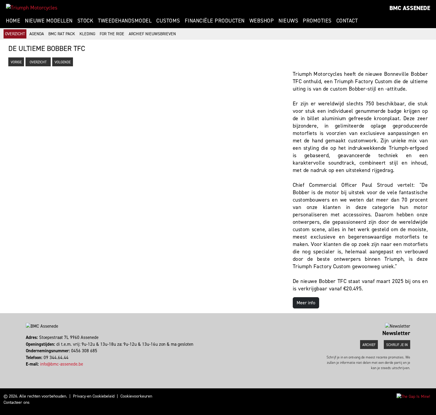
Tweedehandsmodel (125, 20)
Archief (368, 344)
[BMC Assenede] (31, 8)
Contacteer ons (17, 402)
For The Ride (112, 34)
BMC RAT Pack (61, 34)
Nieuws (288, 20)
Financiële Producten (215, 20)
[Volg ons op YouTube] (34, 371)
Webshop (261, 20)
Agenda (36, 34)
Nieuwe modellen (49, 20)
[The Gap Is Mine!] (413, 396)
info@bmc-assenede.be (61, 364)
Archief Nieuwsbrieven (152, 34)
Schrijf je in (397, 344)
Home (13, 20)
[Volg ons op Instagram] (29, 371)
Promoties (317, 20)
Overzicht (15, 34)
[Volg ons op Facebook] (26, 371)
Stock (85, 20)
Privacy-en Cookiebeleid (93, 396)
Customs (168, 20)
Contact (347, 20)
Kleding (87, 34)
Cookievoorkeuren (136, 396)
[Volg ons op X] (32, 371)
